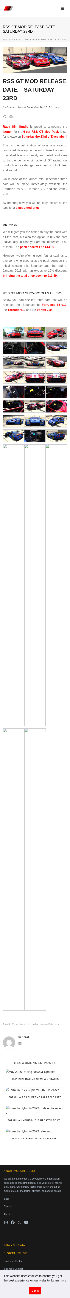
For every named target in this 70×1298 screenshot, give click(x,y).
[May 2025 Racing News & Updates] (35, 1071)
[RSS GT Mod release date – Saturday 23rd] (35, 60)
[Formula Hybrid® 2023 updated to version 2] (35, 1111)
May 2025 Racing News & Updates (35, 1079)
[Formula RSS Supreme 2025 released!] (35, 1090)
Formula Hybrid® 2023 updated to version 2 (36, 1120)
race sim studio (28, 1024)
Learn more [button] (58, 1280)
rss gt (57, 107)
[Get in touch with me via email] (19, 1043)
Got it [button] (35, 1290)
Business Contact (13, 1268)
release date (46, 1024)
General (11, 107)
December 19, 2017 (38, 107)
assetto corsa (10, 1024)
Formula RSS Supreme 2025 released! (36, 1097)
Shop (6, 1198)
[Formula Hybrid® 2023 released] (35, 1131)
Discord (8, 1206)
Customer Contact (13, 1261)
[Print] (13, 116)
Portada (8, 39)
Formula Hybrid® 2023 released (35, 1138)
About (7, 1214)
